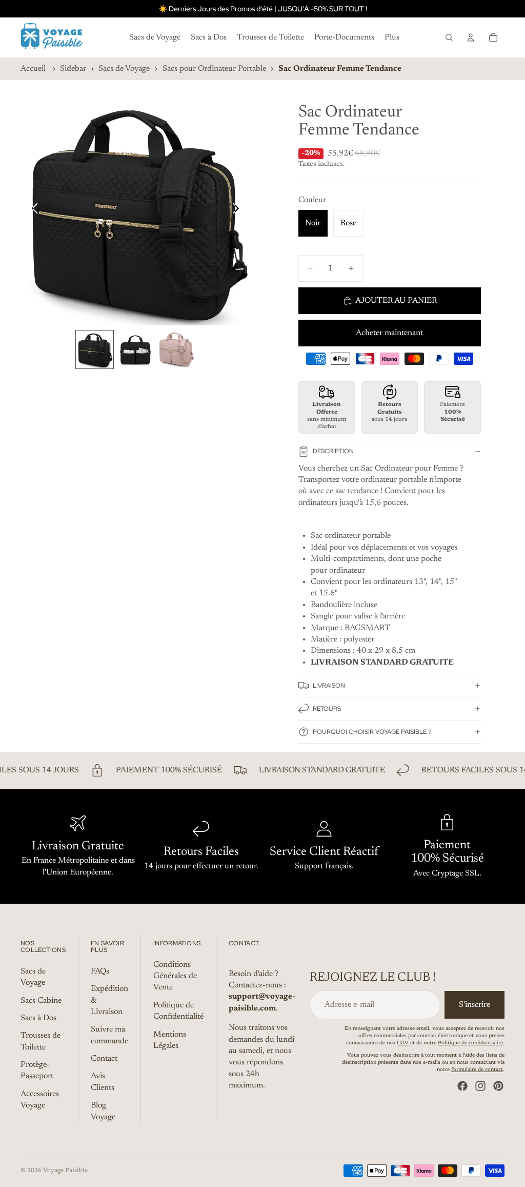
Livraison (329, 686)
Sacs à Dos (38, 1018)
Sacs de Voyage (124, 69)
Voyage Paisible (65, 1170)
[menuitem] (392, 37)
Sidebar (73, 69)
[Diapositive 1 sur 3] (94, 349)
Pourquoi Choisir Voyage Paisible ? (372, 732)
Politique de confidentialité (470, 1043)
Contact (104, 1059)
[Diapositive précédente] (32, 210)
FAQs (100, 971)
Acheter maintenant (389, 333)
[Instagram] (480, 1086)
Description (333, 451)
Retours (327, 709)
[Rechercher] (449, 37)
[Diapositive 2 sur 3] (135, 349)
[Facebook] (462, 1086)
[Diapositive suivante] (238, 210)
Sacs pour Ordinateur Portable (214, 69)
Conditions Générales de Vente (175, 976)
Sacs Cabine (41, 1000)
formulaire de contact (477, 1070)
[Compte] (470, 37)
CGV (403, 1043)
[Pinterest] (498, 1086)
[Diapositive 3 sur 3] (176, 349)
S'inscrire (474, 1005)
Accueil (33, 69)
